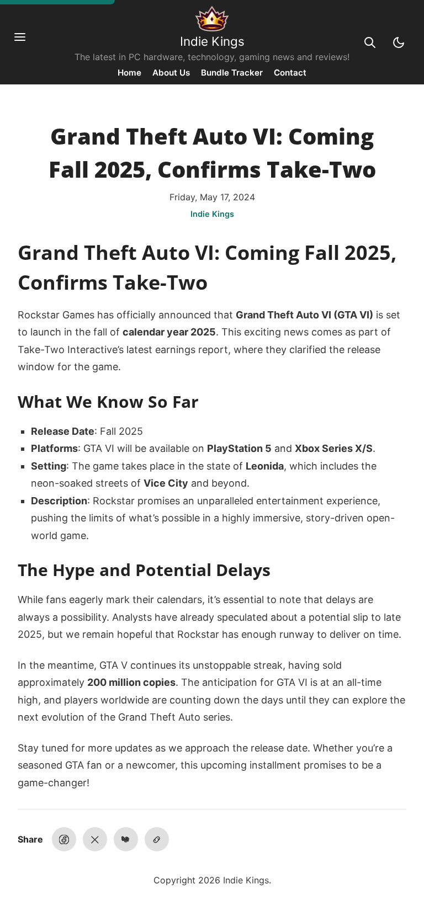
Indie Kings (212, 41)
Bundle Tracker (232, 72)
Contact (290, 72)
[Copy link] (157, 839)
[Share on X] (95, 839)
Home (129, 72)
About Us (171, 72)
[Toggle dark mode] (398, 42)
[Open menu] (25, 42)
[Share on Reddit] (126, 839)
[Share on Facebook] (64, 839)
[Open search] (370, 42)
